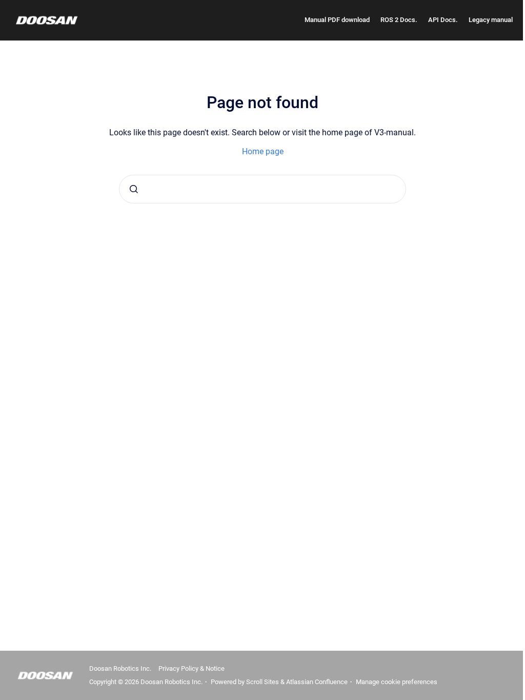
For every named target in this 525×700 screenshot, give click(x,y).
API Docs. (443, 20)
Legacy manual (491, 20)
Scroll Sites (262, 682)
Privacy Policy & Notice (191, 668)
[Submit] (134, 189)
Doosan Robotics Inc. (120, 668)
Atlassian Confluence (317, 682)
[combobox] (262, 189)
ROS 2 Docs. (398, 20)
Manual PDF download (337, 20)
